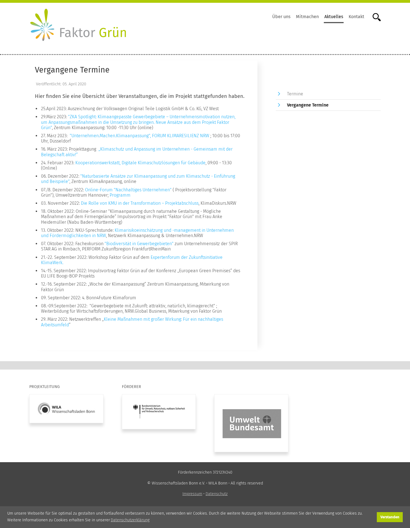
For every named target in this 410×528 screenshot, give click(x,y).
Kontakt (356, 16)
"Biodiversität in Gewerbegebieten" (139, 243)
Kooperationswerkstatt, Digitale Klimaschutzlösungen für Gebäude (140, 162)
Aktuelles (333, 16)
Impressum (192, 493)
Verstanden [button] (389, 517)
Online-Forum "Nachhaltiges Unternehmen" (128, 189)
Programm (120, 195)
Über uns (281, 16)
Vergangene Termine (308, 105)
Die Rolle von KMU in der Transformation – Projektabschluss (140, 203)
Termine (295, 94)
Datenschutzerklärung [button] (130, 520)
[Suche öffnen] (374, 16)
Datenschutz (217, 493)
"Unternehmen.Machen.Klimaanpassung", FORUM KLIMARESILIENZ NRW (139, 135)
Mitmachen (307, 16)
